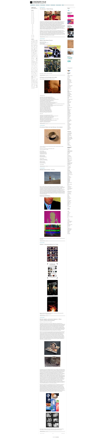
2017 (32, 15)
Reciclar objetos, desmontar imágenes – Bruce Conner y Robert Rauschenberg (50, 320)
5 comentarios (47, 431)
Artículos (33, 45)
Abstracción (34, 41)
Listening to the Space (33, 67)
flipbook (32, 59)
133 (33, 40)
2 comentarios (47, 315)
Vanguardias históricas (33, 83)
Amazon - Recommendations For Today (49, 244)
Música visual (34, 71)
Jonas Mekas (34, 64)
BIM (36, 45)
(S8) (31, 40)
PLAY (36, 73)
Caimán (32, 47)
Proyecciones (35, 75)
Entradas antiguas (63, 433)
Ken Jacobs (36, 65)
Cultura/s (32, 55)
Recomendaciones (33, 79)
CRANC (33, 54)
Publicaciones (33, 77)
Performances (32, 73)
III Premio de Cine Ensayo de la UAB (48, 77)
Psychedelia (35, 76)
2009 (32, 23)
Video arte (33, 85)
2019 (32, 13)
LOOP (36, 67)
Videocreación (33, 86)
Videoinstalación (32, 87)
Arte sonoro (36, 44)
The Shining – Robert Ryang (46, 8)
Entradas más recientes (42, 433)
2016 (32, 16)
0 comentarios (47, 123)
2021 (32, 11)
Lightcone (35, 66)
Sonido (32, 81)
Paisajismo (32, 72)
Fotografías (32, 60)
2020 (32, 12)
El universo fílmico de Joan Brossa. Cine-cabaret (51, 127)
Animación (36, 43)
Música (36, 70)
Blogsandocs (32, 46)
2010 (32, 22)
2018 (32, 14)
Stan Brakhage (35, 81)
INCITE (36, 63)
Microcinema (34, 68)
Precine (31, 75)
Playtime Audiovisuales (34, 74)
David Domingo (35, 55)
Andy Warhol (35, 42)
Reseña (32, 80)
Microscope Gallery (33, 69)
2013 (32, 19)
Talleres (35, 82)
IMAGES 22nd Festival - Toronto (47, 169)
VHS (35, 84)
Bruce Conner (36, 46)
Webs (35, 87)
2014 (32, 18)
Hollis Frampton (32, 63)
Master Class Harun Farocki (46, 40)
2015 (32, 17)
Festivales (32, 58)
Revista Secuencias (35, 80)
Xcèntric (32, 88)
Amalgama (32, 42)
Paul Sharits (36, 72)
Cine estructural (35, 50)
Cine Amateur (36, 47)
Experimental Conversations (33, 57)
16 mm (35, 40)
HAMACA (35, 62)
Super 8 (32, 82)
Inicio (52, 433)
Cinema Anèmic (35, 52)
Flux (35, 59)
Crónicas (36, 54)
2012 (32, 20)
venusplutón (32, 84)
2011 (32, 21)
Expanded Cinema (33, 56)
